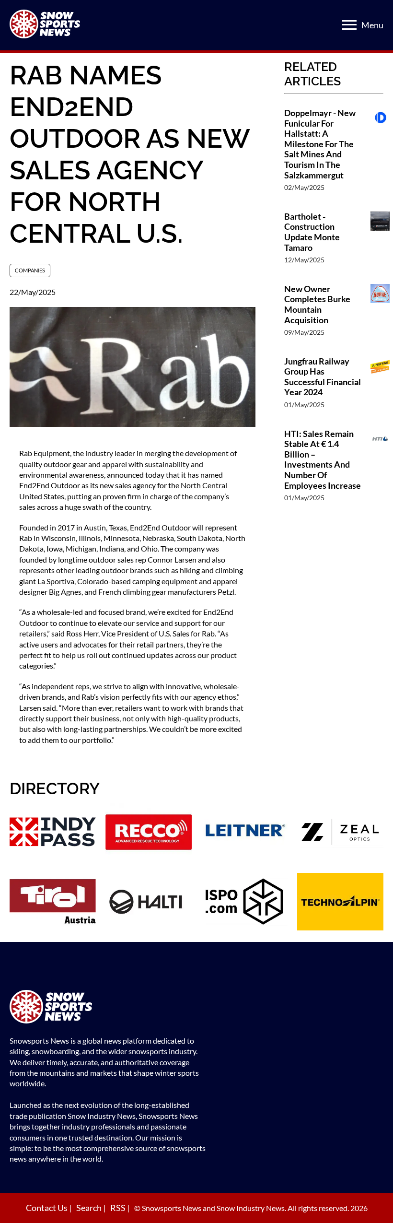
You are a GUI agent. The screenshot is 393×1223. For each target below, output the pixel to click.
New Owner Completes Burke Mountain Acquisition (317, 304)
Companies (30, 270)
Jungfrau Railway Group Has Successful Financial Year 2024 (322, 377)
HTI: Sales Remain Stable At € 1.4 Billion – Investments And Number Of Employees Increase (322, 460)
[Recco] (148, 833)
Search (89, 1207)
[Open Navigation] (349, 25)
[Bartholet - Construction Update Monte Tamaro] (380, 243)
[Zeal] (340, 833)
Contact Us (47, 1207)
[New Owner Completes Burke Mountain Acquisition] (380, 315)
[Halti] (148, 903)
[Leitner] (244, 833)
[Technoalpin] (340, 903)
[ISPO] (244, 903)
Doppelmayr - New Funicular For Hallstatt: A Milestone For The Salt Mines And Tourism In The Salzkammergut (320, 144)
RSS (118, 1207)
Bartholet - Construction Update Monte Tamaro (312, 232)
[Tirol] (53, 903)
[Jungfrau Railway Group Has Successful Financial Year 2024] (380, 387)
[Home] (108, 1008)
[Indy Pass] (53, 833)
